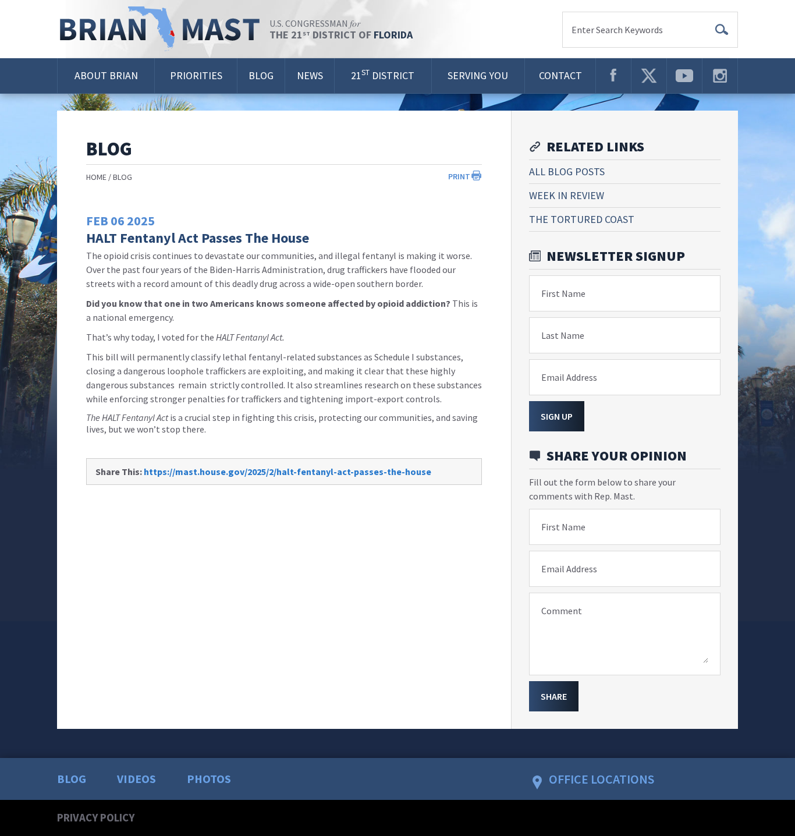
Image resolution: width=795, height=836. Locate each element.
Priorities (196, 75)
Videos (136, 778)
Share (554, 696)
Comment (561, 611)
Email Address (569, 377)
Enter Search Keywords (617, 30)
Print (459, 176)
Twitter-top (648, 75)
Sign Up (557, 416)
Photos (209, 778)
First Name (563, 293)
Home (96, 177)
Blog (261, 75)
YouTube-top (684, 75)
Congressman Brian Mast (163, 29)
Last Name (562, 335)
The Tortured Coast (581, 219)
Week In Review (566, 195)
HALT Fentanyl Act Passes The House (197, 238)
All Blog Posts (567, 171)
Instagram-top (719, 75)
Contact (560, 75)
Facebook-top (613, 75)
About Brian (106, 75)
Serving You (478, 75)
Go (722, 30)
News (310, 75)
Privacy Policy (95, 817)
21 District (382, 75)
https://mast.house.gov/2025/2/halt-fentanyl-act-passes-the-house (287, 471)
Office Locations (601, 779)
